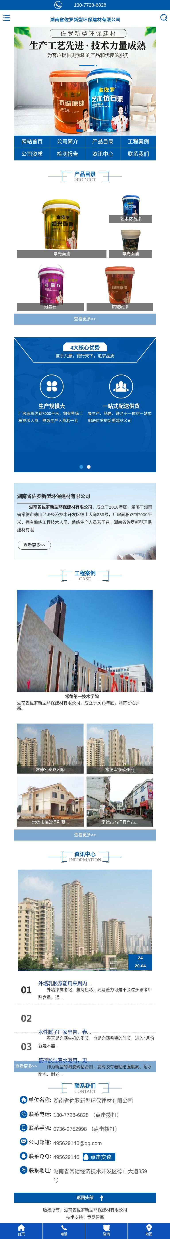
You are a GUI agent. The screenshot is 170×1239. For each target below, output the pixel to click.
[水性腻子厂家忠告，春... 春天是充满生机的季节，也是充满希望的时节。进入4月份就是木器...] (22, 1020)
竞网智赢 (95, 1217)
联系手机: (40, 1128)
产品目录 (103, 141)
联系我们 (138, 154)
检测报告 (67, 154)
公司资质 (32, 154)
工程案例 (138, 141)
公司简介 (67, 141)
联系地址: (40, 1170)
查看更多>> (85, 319)
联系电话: (40, 1114)
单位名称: (40, 1100)
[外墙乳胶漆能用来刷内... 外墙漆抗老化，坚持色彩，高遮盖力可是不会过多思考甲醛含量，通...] (22, 992)
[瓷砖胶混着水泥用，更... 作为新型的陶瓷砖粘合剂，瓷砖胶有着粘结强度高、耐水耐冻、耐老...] (22, 1048)
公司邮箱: (40, 1142)
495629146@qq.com (77, 1142)
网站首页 (32, 141)
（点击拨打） (87, 1114)
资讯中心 (103, 154)
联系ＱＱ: (40, 1156)
